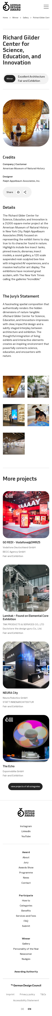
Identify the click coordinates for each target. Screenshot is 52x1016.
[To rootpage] (12, 6)
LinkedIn (26, 831)
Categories (26, 905)
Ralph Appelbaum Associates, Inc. (21, 180)
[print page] (18, 192)
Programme (26, 872)
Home (5, 17)
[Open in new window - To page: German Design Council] (26, 986)
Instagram (26, 826)
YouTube (26, 836)
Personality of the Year (26, 948)
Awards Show (26, 867)
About (26, 857)
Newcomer (26, 953)
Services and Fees (26, 915)
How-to (26, 900)
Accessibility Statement (26, 1000)
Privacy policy (27, 994)
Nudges (26, 959)
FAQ (26, 920)
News (26, 877)
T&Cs (43, 994)
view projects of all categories (25, 786)
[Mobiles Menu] (46, 7)
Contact (26, 882)
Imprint (10, 994)
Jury (26, 862)
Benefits (26, 910)
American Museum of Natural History (24, 168)
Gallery (26, 943)
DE (22, 1009)
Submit (26, 926)
